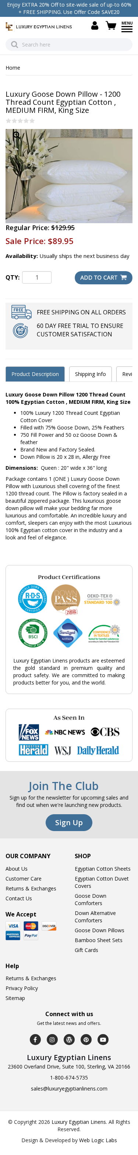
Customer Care (24, 878)
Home (13, 67)
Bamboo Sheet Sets (99, 940)
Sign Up (69, 822)
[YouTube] (103, 1039)
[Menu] (126, 31)
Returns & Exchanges (31, 888)
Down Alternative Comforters (95, 916)
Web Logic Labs (98, 1140)
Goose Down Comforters (90, 899)
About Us (17, 868)
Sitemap (15, 998)
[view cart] (112, 25)
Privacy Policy (22, 988)
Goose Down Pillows (99, 930)
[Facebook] (35, 1039)
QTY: (13, 277)
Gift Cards (86, 949)
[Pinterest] (86, 1039)
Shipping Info (90, 373)
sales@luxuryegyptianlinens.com (69, 1088)
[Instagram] (52, 1039)
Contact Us (19, 898)
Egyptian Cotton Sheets (103, 868)
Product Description (35, 373)
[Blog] (69, 1039)
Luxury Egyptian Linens (79, 1121)
